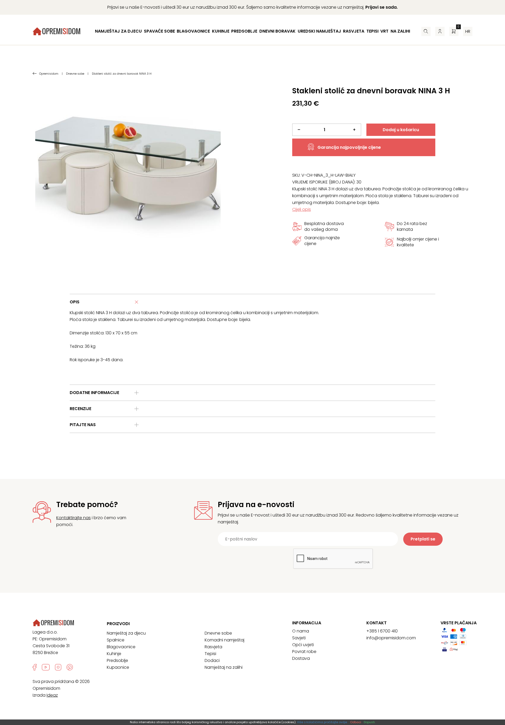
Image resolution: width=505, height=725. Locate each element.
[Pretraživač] (426, 31)
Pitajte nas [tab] (83, 425)
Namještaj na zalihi (224, 667)
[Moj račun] (440, 31)
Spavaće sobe (159, 31)
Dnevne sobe (218, 633)
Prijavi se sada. (381, 7)
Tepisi (372, 31)
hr (467, 31)
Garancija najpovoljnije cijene (349, 147)
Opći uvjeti (303, 645)
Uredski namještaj (319, 31)
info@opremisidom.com (391, 638)
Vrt (384, 31)
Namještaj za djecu (118, 31)
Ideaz (52, 695)
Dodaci (212, 660)
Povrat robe (304, 652)
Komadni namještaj (224, 640)
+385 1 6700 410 (382, 631)
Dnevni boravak (277, 31)
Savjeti (299, 638)
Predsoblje (244, 31)
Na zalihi (400, 31)
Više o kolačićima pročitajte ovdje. (322, 722)
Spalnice (115, 640)
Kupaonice (118, 667)
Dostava (301, 658)
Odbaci (355, 722)
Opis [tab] (74, 302)
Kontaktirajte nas (73, 518)
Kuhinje (220, 31)
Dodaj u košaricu (401, 130)
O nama (300, 631)
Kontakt (376, 623)
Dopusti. (369, 722)
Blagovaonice (193, 31)
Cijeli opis (301, 209)
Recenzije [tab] (80, 409)
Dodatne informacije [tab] (94, 393)
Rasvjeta (353, 31)
